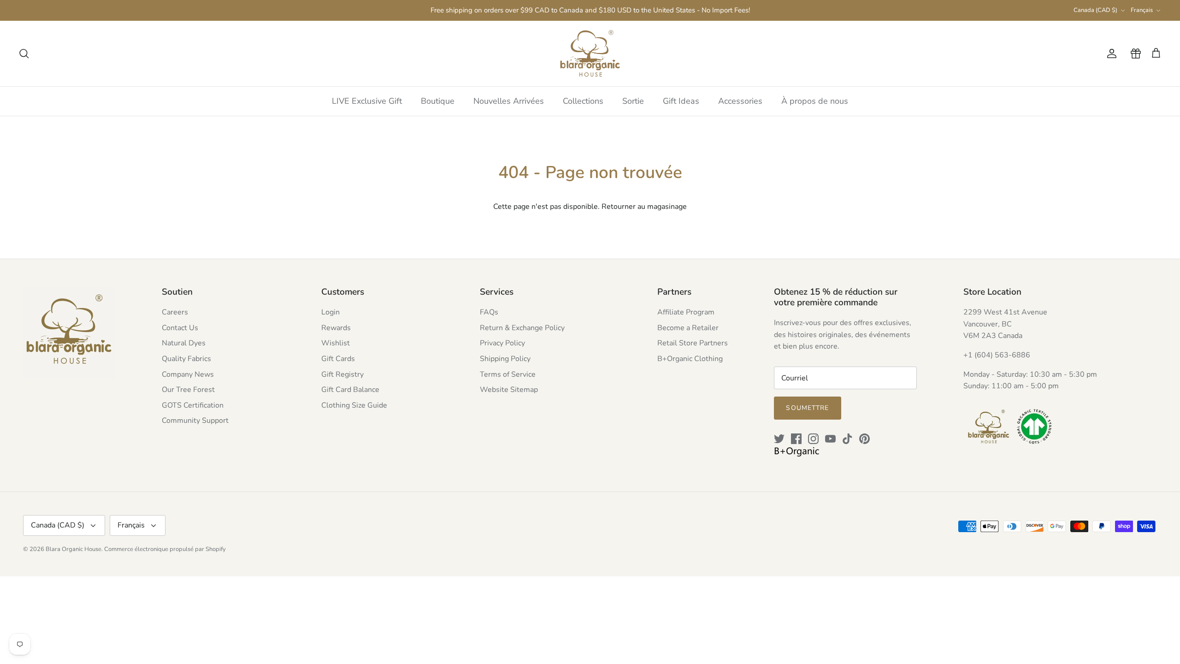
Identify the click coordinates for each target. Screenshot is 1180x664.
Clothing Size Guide (354, 405)
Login (330, 312)
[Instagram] (813, 438)
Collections (583, 101)
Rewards (336, 328)
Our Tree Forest (188, 390)
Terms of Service (508, 374)
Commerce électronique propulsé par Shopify (165, 549)
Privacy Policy (502, 343)
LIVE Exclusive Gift (367, 101)
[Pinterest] (864, 438)
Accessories (740, 101)
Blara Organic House (73, 549)
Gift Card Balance (350, 390)
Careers (175, 312)
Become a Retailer (688, 328)
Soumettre (807, 407)
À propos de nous (814, 101)
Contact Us (180, 328)
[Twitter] (779, 438)
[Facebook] (796, 438)
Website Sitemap (509, 390)
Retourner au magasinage (644, 207)
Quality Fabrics (186, 359)
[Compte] (1110, 53)
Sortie (633, 101)
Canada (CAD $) (1095, 10)
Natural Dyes (184, 343)
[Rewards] (1134, 53)
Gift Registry (342, 374)
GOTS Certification (193, 405)
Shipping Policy (505, 359)
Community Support (195, 420)
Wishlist (335, 343)
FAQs (489, 312)
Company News (188, 374)
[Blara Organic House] (590, 53)
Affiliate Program (685, 312)
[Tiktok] (847, 438)
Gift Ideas (681, 101)
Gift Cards (338, 359)
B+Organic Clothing (690, 359)
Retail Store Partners (692, 343)
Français (1142, 10)
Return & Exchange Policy (522, 328)
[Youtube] (830, 438)
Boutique (437, 101)
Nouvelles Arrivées (508, 101)
